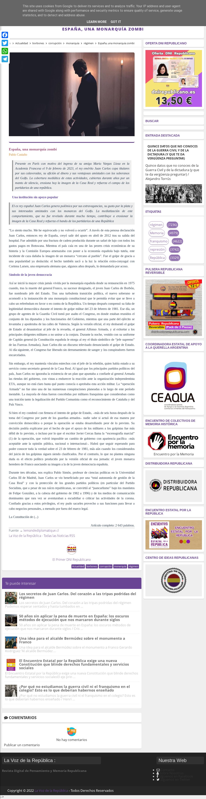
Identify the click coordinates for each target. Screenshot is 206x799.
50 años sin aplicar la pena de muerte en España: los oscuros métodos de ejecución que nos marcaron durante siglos (74, 618)
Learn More (97, 22)
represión (157, 249)
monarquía (120, 566)
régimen (133, 566)
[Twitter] (5, 43)
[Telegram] (5, 59)
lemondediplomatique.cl (41, 530)
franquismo (159, 241)
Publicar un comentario (22, 745)
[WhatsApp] (5, 51)
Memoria (157, 233)
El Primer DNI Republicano (72, 559)
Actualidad (78, 566)
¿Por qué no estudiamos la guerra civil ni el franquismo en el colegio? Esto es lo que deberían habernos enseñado (74, 688)
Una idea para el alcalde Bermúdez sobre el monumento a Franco (72, 640)
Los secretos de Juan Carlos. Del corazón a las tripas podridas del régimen (77, 595)
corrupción (106, 566)
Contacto (167, 770)
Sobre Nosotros (172, 773)
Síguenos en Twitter (175, 779)
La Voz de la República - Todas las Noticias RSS (42, 535)
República (157, 257)
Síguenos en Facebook (176, 776)
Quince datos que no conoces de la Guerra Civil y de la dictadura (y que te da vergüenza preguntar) (172, 152)
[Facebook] (5, 35)
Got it (116, 22)
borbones (92, 566)
